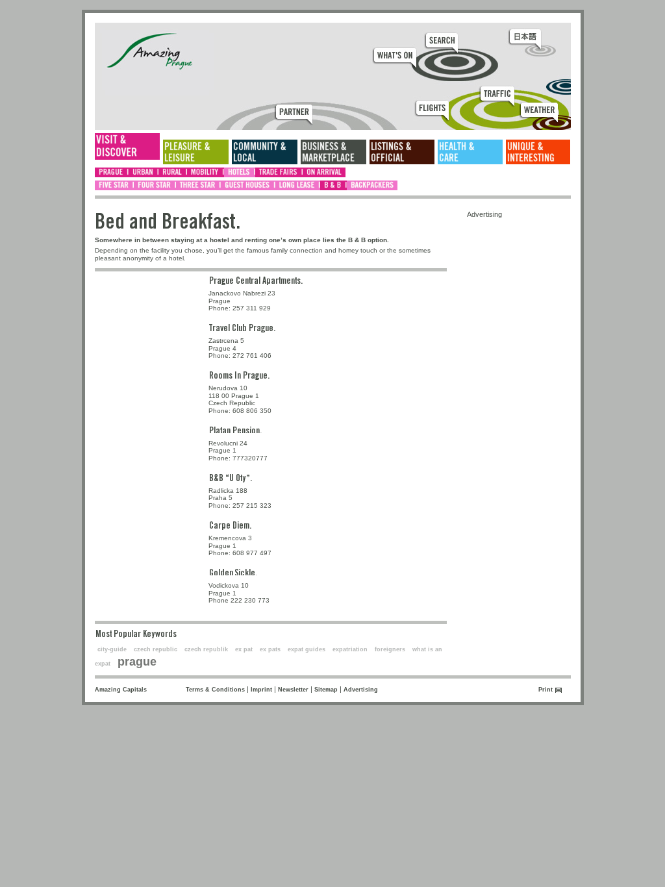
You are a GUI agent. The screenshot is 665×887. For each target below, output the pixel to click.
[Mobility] (205, 172)
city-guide (112, 649)
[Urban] (143, 172)
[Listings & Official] (402, 152)
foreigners (390, 649)
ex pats (270, 649)
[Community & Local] (264, 152)
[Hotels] (239, 172)
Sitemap (326, 689)
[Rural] (172, 172)
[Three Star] (198, 185)
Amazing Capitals (121, 689)
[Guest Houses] (248, 185)
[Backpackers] (372, 185)
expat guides (306, 649)
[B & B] (333, 185)
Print (545, 689)
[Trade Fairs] (279, 172)
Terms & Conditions (215, 689)
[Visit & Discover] (127, 146)
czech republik (206, 649)
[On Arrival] (324, 172)
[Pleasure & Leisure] (196, 152)
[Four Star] (155, 185)
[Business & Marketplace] (333, 152)
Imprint (261, 689)
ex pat (244, 649)
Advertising (361, 689)
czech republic (155, 649)
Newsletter (293, 689)
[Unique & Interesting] (538, 152)
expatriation (350, 649)
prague (137, 661)
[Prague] (112, 172)
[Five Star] (114, 185)
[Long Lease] (297, 185)
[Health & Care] (470, 152)
